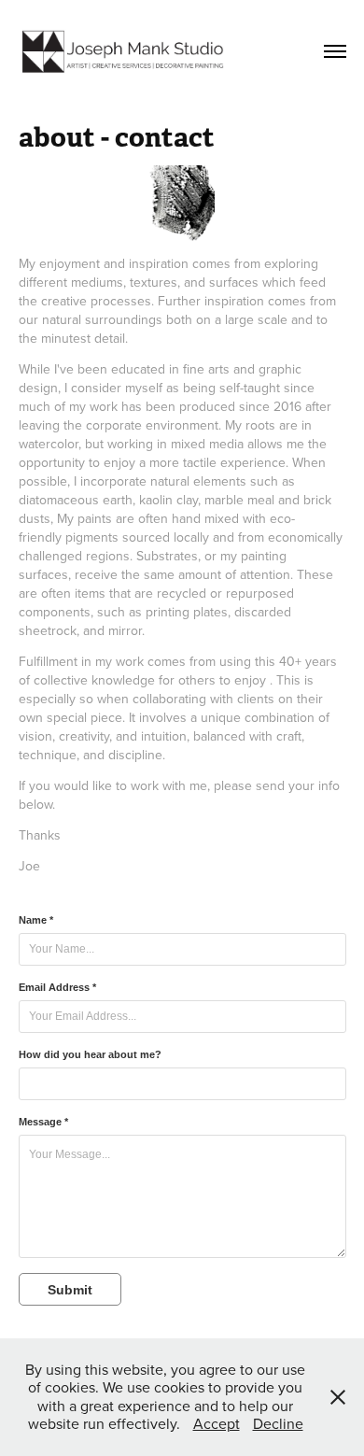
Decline (278, 1423)
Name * (36, 920)
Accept (216, 1423)
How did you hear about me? (90, 1054)
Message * (43, 1121)
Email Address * (57, 987)
